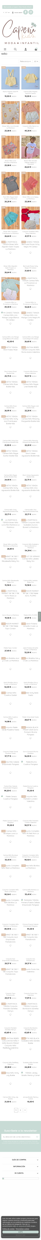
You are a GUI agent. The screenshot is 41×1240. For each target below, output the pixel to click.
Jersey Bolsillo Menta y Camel (30, 1098)
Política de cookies (8, 1229)
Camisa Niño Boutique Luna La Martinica (10, 856)
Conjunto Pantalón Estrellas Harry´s (10, 1029)
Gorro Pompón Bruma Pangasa (30, 752)
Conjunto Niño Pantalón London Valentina (30, 821)
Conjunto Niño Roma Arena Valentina (30, 372)
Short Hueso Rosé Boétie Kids (10, 372)
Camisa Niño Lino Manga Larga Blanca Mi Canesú (10, 338)
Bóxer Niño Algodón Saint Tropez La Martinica (10, 267)
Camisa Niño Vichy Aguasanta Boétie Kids (10, 510)
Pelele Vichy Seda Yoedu (30, 717)
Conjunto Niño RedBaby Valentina (10, 1063)
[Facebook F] (25, 12)
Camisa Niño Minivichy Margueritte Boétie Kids (30, 441)
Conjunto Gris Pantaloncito (30, 959)
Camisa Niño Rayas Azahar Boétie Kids (10, 476)
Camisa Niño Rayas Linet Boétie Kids (30, 407)
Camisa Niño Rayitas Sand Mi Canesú (30, 92)
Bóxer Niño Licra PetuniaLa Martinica (10, 161)
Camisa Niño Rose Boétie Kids (10, 407)
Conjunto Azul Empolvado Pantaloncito (10, 959)
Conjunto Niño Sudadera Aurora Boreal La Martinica (30, 546)
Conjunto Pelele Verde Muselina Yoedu (10, 752)
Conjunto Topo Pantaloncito (10, 994)
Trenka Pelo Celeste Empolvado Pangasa (10, 787)
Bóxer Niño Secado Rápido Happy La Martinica (30, 162)
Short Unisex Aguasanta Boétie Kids (31, 476)
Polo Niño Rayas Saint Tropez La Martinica (10, 198)
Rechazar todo (20, 1235)
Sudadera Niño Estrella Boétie (30, 1063)
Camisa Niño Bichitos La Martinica (31, 890)
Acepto (20, 1232)
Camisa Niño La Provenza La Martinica (30, 303)
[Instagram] (30, 12)
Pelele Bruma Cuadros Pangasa (30, 787)
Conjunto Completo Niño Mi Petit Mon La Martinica (30, 856)
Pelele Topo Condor (10, 648)
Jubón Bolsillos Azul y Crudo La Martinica (10, 683)
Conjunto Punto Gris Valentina (30, 994)
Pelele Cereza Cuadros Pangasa (10, 821)
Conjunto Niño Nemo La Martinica (30, 127)
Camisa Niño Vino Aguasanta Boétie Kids (30, 510)
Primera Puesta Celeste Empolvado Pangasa (30, 925)
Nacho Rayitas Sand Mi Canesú (10, 92)
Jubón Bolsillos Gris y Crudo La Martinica (30, 683)
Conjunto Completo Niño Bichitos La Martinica (10, 925)
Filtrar (39, 616)
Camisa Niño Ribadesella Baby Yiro (10, 581)
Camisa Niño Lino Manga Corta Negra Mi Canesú (30, 338)
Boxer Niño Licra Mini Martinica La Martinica (10, 545)
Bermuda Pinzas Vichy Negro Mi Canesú (30, 267)
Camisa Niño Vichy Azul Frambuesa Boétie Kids (10, 441)
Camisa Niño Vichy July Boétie (10, 1098)
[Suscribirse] (37, 1137)
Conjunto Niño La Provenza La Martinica (10, 303)
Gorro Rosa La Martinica (10, 615)
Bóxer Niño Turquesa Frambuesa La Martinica (10, 232)
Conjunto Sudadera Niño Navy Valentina (30, 232)
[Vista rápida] (10, 89)
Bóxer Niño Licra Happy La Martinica (30, 198)
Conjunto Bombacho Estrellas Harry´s (30, 1029)
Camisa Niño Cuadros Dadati (10, 718)
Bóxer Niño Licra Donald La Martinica (10, 127)
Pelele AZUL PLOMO (30, 615)
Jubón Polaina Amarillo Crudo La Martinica (30, 649)
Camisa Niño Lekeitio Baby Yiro (31, 581)
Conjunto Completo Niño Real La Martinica (10, 890)
